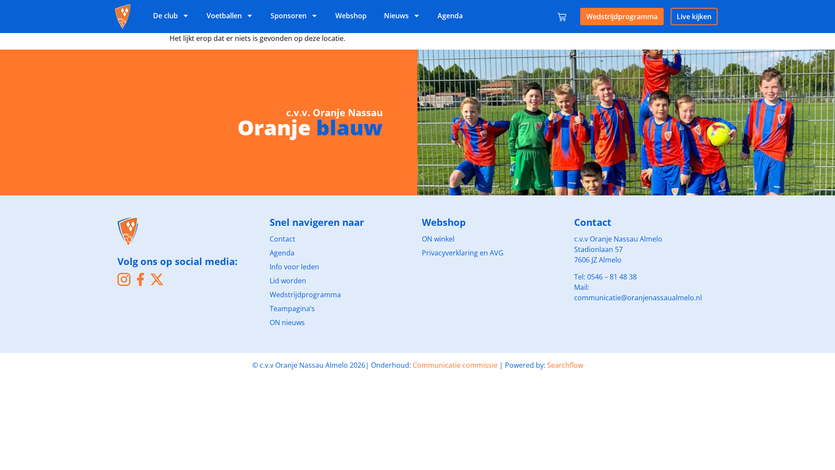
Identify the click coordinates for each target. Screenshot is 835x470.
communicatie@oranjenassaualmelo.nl (638, 297)
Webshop (351, 15)
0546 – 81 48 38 (612, 277)
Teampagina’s (292, 308)
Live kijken (694, 16)
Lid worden (288, 280)
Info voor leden (294, 267)
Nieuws (396, 15)
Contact (282, 239)
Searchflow (565, 365)
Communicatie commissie (455, 365)
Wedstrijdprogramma (622, 16)
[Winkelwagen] (562, 15)
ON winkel (438, 239)
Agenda (450, 15)
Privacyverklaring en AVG (463, 253)
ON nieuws (287, 322)
